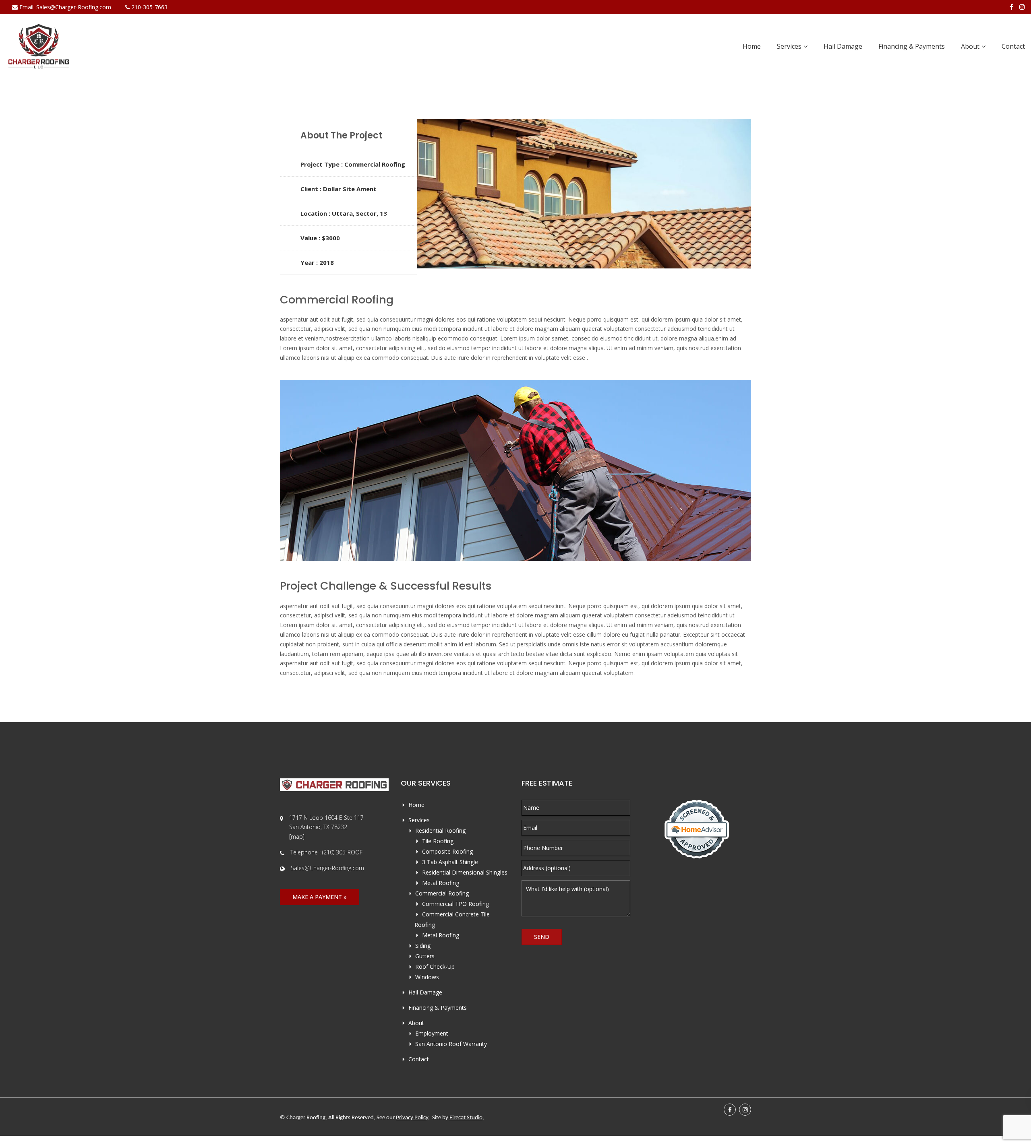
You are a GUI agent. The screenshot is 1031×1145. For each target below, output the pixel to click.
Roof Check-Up (435, 966)
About (970, 46)
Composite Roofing (447, 851)
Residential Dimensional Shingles (464, 872)
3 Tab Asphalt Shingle (450, 862)
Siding (423, 945)
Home (752, 46)
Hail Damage (843, 46)
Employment (431, 1033)
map (297, 836)
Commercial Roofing (442, 893)
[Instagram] (1022, 6)
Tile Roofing (437, 841)
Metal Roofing (440, 883)
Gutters (425, 956)
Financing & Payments (911, 46)
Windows (427, 977)
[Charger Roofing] (39, 46)
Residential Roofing (440, 830)
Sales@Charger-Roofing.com (73, 7)
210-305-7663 (149, 7)
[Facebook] (1011, 6)
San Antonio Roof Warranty (451, 1044)
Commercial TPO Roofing (455, 904)
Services (789, 46)
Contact (1013, 46)
